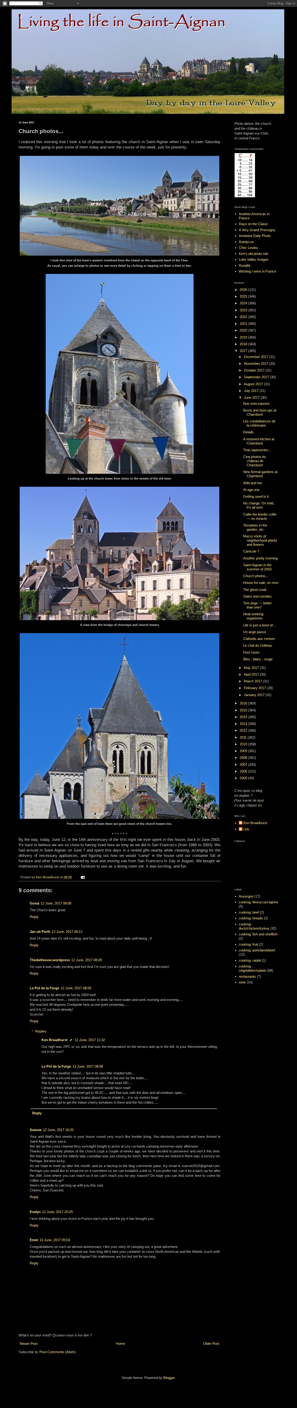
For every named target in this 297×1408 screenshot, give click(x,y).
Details (248, 432)
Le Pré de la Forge (44, 988)
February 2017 (255, 688)
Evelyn (35, 1212)
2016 (244, 703)
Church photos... (255, 576)
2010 (244, 744)
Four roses (251, 652)
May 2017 (252, 668)
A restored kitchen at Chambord (258, 441)
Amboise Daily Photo (255, 236)
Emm (34, 1240)
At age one (251, 490)
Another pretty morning (260, 558)
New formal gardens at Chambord (260, 474)
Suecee (36, 1130)
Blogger (169, 1378)
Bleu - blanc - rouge (258, 659)
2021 (244, 324)
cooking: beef (249, 912)
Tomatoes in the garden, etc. (255, 527)
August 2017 (254, 384)
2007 (244, 765)
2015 (244, 710)
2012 (244, 730)
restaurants (247, 976)
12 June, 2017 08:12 (67, 932)
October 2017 (254, 370)
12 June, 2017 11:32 (89, 1040)
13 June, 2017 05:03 (54, 1240)
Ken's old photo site (253, 254)
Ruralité (244, 265)
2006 (244, 771)
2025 (244, 296)
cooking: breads (251, 918)
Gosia (34, 903)
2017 (244, 351)
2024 (244, 303)
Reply (34, 917)
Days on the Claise (253, 224)
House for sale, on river (260, 583)
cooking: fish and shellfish (258, 934)
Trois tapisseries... (257, 450)
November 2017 (256, 363)
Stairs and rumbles (257, 596)
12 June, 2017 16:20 (58, 1130)
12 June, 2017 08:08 (56, 903)
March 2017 (253, 681)
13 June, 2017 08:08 (87, 1066)
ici (259, 805)
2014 (244, 717)
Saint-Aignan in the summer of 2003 (257, 567)
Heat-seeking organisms (253, 616)
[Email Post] (82, 877)
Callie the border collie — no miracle (259, 516)
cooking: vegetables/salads (252, 968)
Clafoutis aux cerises (259, 639)
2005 (244, 778)
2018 (244, 344)
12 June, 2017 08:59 (76, 988)
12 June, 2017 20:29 (57, 1212)
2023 (244, 310)
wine (242, 982)
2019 (244, 337)
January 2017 (254, 695)
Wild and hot (252, 483)
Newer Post (29, 1343)
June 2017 (252, 397)
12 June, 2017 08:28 (86, 960)
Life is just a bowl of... (259, 625)
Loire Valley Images (253, 259)
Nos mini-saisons (256, 403)
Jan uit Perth (40, 932)
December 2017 (256, 357)
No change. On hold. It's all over (258, 505)
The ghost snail (254, 590)
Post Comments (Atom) (57, 1352)
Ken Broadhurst (55, 1040)
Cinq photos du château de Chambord (254, 461)
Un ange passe (254, 632)
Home (120, 1343)
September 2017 (257, 377)
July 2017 (251, 391)
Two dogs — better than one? (257, 605)
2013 (244, 724)
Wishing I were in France (257, 271)
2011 (244, 737)
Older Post (211, 1343)
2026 (244, 290)
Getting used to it (256, 496)
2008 (244, 758)
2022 (244, 317)
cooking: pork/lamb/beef (257, 950)
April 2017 (252, 674)
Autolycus (246, 242)
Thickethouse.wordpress (50, 960)
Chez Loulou (248, 248)
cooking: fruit (248, 944)
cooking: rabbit (250, 960)
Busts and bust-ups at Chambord (259, 412)
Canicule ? (251, 551)
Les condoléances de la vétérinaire (259, 423)
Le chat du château (257, 645)
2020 (244, 330)
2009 (244, 751)
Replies (40, 1031)
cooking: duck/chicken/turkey (254, 926)
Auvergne (246, 896)
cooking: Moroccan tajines (258, 902)
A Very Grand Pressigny (257, 230)
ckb (246, 829)
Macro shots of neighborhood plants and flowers (260, 540)
